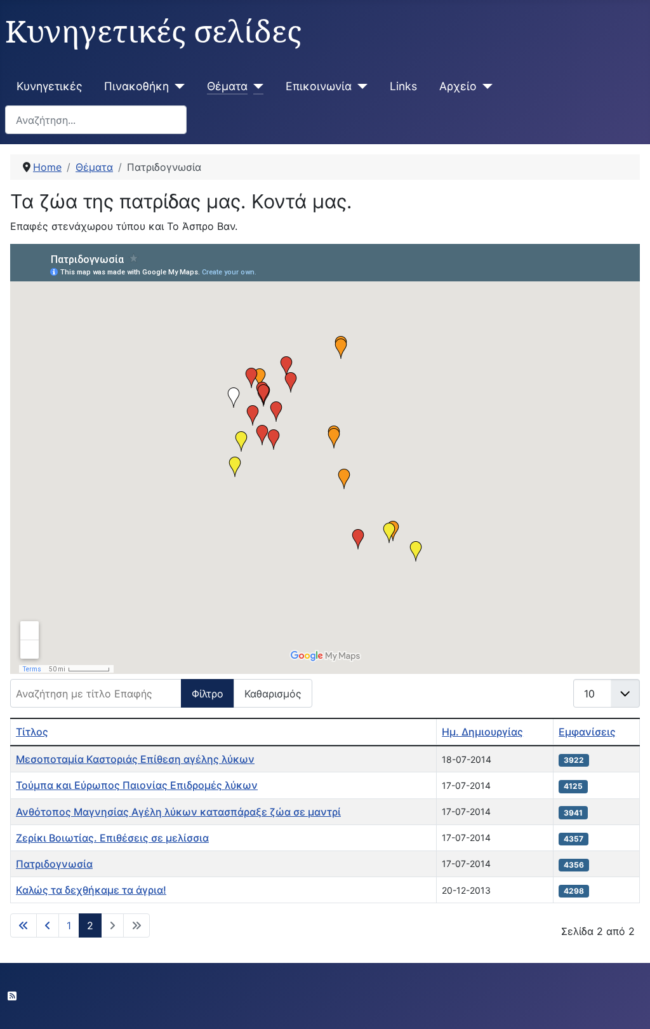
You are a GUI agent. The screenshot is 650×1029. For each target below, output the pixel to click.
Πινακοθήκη (136, 86)
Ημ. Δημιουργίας (482, 731)
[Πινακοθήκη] (177, 86)
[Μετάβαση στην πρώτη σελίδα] (23, 925)
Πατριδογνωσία (54, 864)
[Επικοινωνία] (360, 86)
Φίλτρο (207, 693)
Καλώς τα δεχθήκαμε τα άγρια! (91, 890)
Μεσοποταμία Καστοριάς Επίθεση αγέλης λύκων (135, 759)
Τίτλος (32, 731)
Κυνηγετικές (49, 86)
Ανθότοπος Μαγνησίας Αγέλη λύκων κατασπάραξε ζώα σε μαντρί (178, 811)
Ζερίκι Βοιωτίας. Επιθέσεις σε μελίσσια (112, 837)
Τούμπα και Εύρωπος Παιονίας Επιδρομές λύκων (137, 785)
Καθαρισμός (273, 693)
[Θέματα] (255, 86)
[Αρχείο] (485, 86)
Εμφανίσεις (587, 731)
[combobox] (96, 119)
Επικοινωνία (319, 86)
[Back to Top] (628, 1005)
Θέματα (227, 86)
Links (403, 86)
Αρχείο (458, 86)
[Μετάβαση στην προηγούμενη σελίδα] (47, 925)
